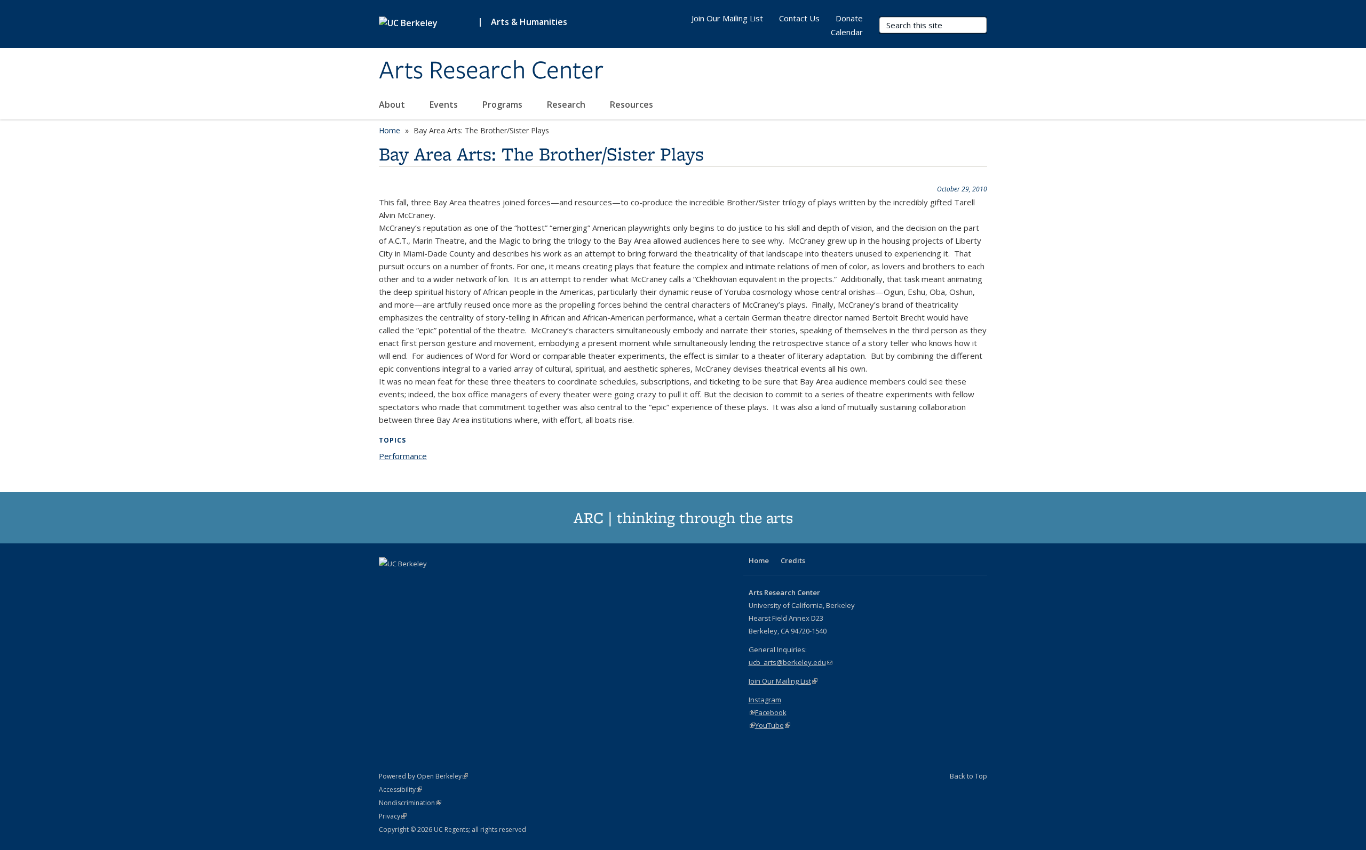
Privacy (393, 816)
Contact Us (799, 18)
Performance (403, 456)
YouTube (772, 725)
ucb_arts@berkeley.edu (790, 662)
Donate (849, 18)
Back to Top (968, 776)
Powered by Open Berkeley (423, 776)
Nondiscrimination (410, 802)
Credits (793, 560)
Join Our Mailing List (727, 18)
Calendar (847, 32)
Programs (503, 104)
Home (389, 130)
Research (567, 104)
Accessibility (400, 789)
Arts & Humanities (529, 22)
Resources (632, 104)
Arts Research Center (491, 71)
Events (445, 104)
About (393, 104)
